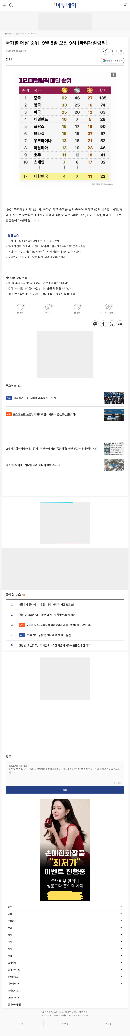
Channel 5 (13, 997)
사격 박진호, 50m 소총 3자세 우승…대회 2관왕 (33, 240)
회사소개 (22, 1023)
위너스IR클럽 (14, 1004)
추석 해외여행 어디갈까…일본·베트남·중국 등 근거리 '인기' (40, 288)
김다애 (9, 59)
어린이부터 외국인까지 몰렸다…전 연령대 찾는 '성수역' (38, 283)
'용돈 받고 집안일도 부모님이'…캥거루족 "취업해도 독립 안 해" (42, 294)
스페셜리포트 (14, 990)
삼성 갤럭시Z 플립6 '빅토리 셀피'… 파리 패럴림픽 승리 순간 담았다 (44, 251)
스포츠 (33, 33)
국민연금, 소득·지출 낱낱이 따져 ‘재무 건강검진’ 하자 (36, 257)
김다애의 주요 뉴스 (16, 278)
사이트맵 (107, 1023)
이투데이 (8, 33)
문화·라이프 (21, 33)
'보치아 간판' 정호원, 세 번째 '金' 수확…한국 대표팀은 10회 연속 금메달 (46, 246)
